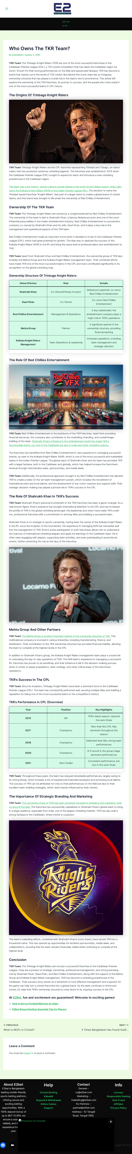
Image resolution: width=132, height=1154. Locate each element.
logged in (28, 1053)
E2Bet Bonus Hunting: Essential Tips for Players (39, 1009)
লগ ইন (64, 26)
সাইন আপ (66, 22)
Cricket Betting (48, 1092)
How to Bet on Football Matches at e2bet (35, 1003)
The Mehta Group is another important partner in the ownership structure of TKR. (66, 636)
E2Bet (17, 997)
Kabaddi (48, 1096)
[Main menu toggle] (6, 8)
